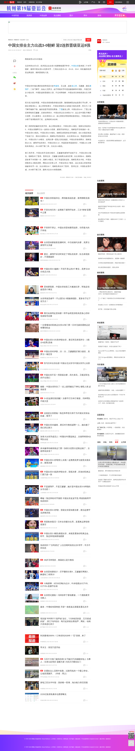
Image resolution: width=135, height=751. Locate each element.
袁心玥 (74, 86)
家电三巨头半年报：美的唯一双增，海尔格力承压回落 (64, 682)
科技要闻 (100, 323)
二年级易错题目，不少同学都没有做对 (110, 475)
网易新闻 (104, 40)
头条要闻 (100, 181)
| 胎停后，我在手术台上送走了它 (110, 419)
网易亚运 (119, 16)
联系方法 (59, 739)
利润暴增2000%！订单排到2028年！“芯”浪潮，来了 (63, 636)
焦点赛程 (57, 15)
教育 (116, 442)
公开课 (123, 442)
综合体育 (22, 39)
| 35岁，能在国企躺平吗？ (107, 423)
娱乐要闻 (100, 235)
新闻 (99, 15)
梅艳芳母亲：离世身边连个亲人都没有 (110, 254)
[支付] (99, 2)
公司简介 (53, 739)
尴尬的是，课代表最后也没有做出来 (109, 471)
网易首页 (19, 2)
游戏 (99, 442)
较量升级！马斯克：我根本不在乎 (108, 342)
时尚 (110, 442)
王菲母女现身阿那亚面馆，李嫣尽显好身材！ (112, 263)
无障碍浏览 (32, 2)
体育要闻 (100, 102)
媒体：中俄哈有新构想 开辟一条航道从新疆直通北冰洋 (64, 607)
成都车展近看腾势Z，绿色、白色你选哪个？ (111, 390)
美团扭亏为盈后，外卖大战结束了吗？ (110, 346)
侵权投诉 (108, 739)
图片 (71, 15)
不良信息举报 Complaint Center (90, 739)
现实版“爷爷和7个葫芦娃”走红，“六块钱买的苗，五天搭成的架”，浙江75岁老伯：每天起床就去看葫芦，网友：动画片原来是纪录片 (65, 621)
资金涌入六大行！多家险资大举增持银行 (110, 305)
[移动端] (80, 2)
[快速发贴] (15, 61)
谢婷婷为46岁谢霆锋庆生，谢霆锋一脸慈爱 (111, 258)
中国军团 (15, 15)
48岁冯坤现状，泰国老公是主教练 (59, 560)
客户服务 (71, 739)
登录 (110, 2)
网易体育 (16, 39)
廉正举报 (102, 739)
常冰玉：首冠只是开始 (50, 647)
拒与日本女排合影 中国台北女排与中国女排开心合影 (67, 363)
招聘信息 (65, 739)
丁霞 (61, 109)
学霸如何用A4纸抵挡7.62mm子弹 (108, 486)
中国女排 (75, 66)
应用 (25, 2)
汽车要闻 (100, 365)
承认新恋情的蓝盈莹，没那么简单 (108, 267)
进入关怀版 (39, 2)
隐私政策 (77, 739)
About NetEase (46, 739)
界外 (85, 15)
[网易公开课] (86, 2)
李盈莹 (56, 86)
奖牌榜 (29, 15)
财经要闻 (100, 273)
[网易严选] (93, 2)
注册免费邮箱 (118, 2)
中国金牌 (43, 15)
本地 (104, 442)
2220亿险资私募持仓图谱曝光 (53, 694)
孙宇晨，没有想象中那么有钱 (107, 309)
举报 (89, 50)
